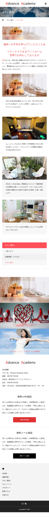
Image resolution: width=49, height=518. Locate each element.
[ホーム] (3, 20)
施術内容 (5, 477)
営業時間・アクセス (12, 257)
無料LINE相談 (24, 420)
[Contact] (22, 503)
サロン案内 (6, 480)
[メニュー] (45, 3)
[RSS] (25, 503)
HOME (3, 469)
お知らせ (5, 495)
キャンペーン (7, 484)
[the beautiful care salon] (21, 3)
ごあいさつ (9, 251)
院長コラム (6, 491)
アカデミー (6, 488)
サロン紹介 (9, 262)
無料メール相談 (24, 456)
